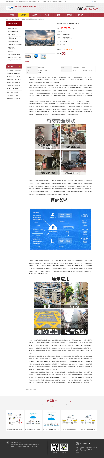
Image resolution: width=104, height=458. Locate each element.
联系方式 (80, 15)
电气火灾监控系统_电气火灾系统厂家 (15, 429)
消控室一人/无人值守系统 (13, 89)
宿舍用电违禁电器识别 (12, 92)
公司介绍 (46, 15)
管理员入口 (29, 446)
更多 (20, 66)
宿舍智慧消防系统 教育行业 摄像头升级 (14, 85)
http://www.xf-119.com (31, 389)
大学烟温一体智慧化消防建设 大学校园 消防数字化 (14, 76)
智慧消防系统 (11, 35)
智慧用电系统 (11, 48)
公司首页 (12, 15)
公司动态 (57, 15)
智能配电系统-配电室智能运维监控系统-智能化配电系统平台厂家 (14, 73)
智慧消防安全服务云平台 (14, 57)
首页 (13, 19)
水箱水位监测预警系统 (12, 95)
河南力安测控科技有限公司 (27, 444)
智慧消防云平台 (12, 38)
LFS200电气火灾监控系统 (15, 44)
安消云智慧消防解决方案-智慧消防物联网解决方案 (37, 429)
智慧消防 (22, 19)
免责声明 (24, 446)
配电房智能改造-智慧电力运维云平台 (14, 70)
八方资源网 (19, 446)
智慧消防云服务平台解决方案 (70, 429)
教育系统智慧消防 (13, 41)
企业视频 (34, 15)
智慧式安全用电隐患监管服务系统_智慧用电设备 (54, 429)
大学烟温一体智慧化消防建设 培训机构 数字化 (14, 82)
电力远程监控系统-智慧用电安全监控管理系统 (14, 98)
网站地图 (34, 446)
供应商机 (23, 15)
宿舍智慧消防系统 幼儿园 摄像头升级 (14, 79)
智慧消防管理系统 (13, 31)
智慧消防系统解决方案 (14, 54)
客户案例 (69, 15)
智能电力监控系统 (13, 28)
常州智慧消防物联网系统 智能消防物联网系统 (90, 429)
